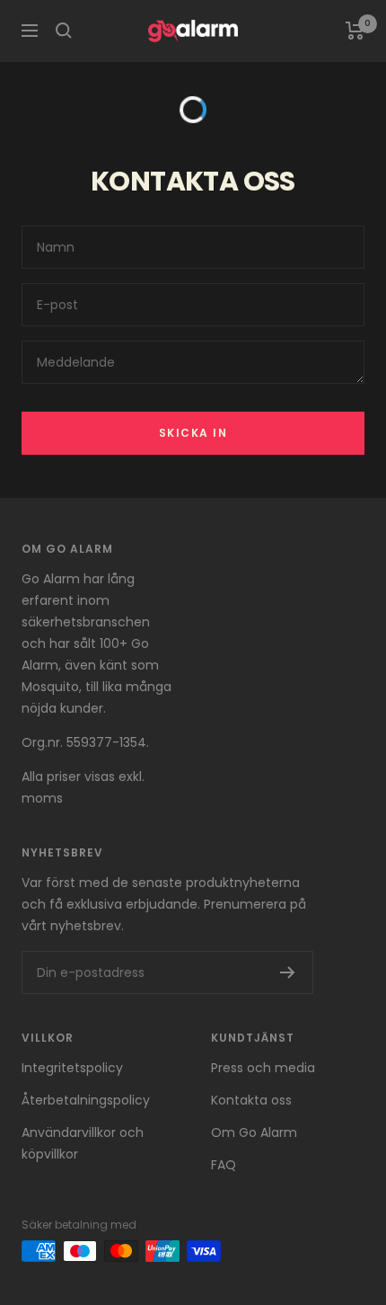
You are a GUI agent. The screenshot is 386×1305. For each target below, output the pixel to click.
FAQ (223, 1165)
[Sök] (64, 30)
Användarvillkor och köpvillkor (83, 1143)
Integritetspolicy (72, 1068)
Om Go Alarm (254, 1132)
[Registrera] (287, 972)
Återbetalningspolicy (86, 1100)
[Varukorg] (355, 31)
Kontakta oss (251, 1100)
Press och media (263, 1068)
